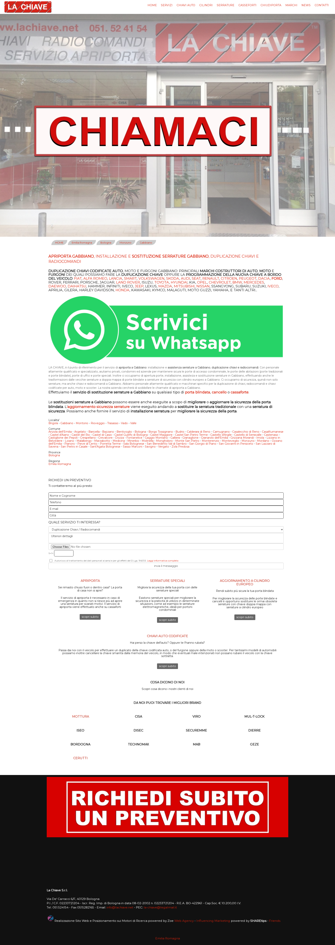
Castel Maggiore (161, 435)
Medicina (119, 441)
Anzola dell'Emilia (60, 431)
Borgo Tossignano (161, 431)
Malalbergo (84, 441)
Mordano (263, 441)
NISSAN (203, 286)
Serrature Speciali (167, 581)
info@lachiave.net (120, 907)
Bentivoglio (124, 431)
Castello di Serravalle (248, 435)
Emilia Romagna (82, 242)
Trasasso (112, 423)
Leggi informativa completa (162, 560)
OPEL (202, 282)
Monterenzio (210, 441)
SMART (130, 278)
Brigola (53, 423)
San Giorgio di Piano (202, 443)
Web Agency (184, 921)
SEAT (196, 278)
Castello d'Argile (221, 435)
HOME (59, 242)
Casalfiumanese (272, 431)
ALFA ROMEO (95, 278)
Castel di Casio (102, 435)
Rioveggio (98, 423)
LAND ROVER (128, 282)
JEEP (139, 286)
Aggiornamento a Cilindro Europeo (245, 582)
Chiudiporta (271, 5)
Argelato (80, 431)
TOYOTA (161, 282)
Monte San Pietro (187, 441)
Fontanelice (134, 437)
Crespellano (88, 437)
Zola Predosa (180, 446)
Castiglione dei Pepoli (63, 437)
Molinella (148, 441)
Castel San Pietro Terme (191, 435)
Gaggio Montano (156, 437)
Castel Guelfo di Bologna (131, 435)
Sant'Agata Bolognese (105, 446)
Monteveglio (230, 441)
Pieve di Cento (87, 443)
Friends (274, 921)
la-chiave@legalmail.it (160, 907)
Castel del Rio (81, 435)
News (306, 5)
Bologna (105, 242)
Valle (133, 423)
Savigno (150, 446)
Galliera (175, 437)
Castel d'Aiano (59, 435)
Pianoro (69, 443)
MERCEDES (254, 282)
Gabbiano (146, 242)
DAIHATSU (77, 286)
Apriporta (90, 581)
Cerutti (80, 758)
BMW (237, 282)
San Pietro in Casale (74, 446)
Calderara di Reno (198, 431)
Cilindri (206, 5)
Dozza (119, 437)
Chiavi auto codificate (167, 636)
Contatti (322, 5)
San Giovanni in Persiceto (236, 443)
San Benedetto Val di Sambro (167, 443)
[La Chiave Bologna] (27, 7)
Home (152, 5)
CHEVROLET (220, 282)
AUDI (185, 278)
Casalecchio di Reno (245, 431)
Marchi (291, 5)
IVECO (273, 286)
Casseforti (247, 5)
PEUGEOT (247, 278)
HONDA (123, 290)
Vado (124, 423)
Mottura (80, 716)
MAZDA (165, 286)
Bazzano (108, 431)
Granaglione (190, 437)
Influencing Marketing (213, 921)
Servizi (167, 5)
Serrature (225, 5)
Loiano (69, 441)
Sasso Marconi (132, 446)
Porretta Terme (110, 443)
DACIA (264, 278)
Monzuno (125, 242)
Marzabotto (102, 441)
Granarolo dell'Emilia (214, 437)
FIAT (78, 278)
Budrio (179, 431)
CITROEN (229, 278)
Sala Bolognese (133, 443)
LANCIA (115, 278)
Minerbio (133, 441)
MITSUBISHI (184, 286)
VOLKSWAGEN (151, 278)
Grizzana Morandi (242, 437)
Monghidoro (164, 441)
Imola (260, 437)
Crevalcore (105, 437)
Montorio (82, 423)
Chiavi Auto (186, 5)
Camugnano (221, 431)
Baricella (94, 431)
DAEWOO (57, 286)
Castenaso (271, 435)
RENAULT (210, 278)
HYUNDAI (179, 282)
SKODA (172, 278)
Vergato (163, 446)
